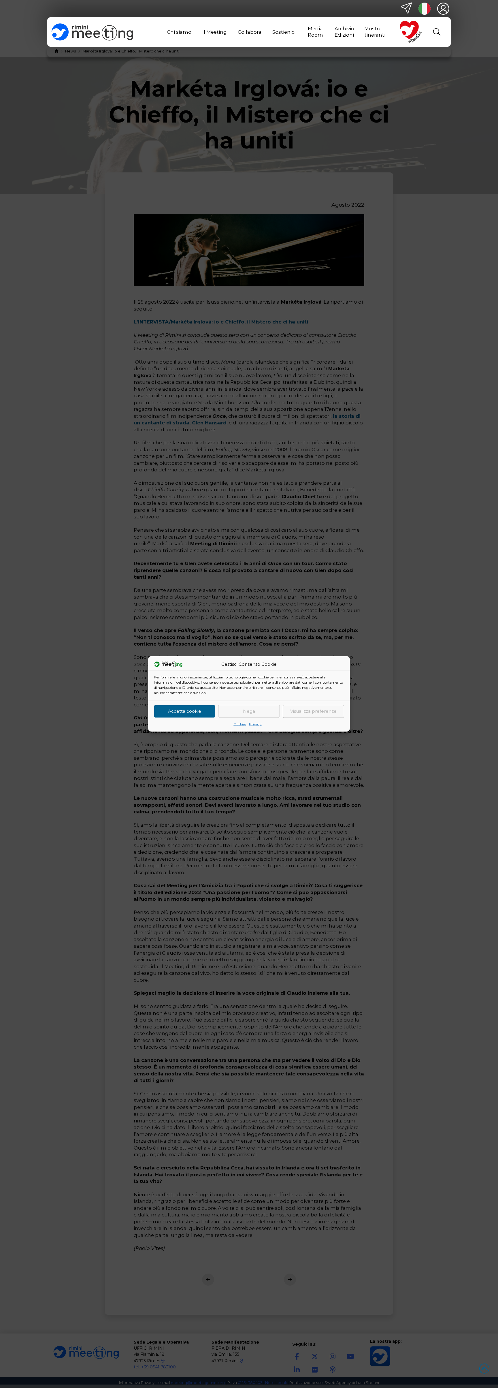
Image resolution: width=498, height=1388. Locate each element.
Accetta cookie (184, 711)
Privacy (255, 724)
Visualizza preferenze (313, 711)
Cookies (239, 724)
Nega (249, 711)
